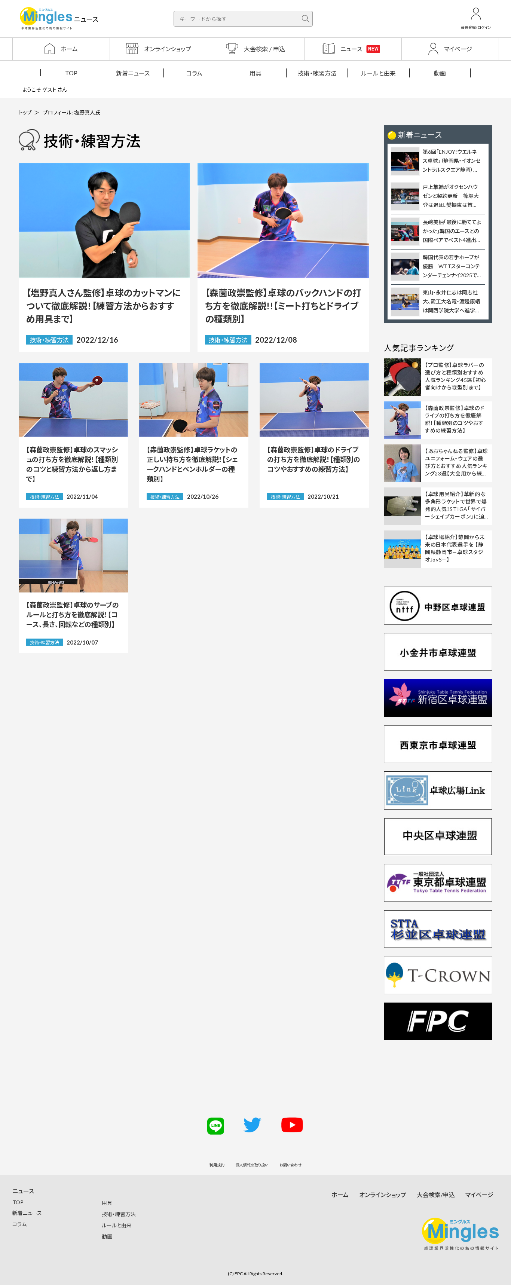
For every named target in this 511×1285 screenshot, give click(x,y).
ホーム (340, 1194)
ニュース (23, 1190)
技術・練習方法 (317, 73)
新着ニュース (133, 73)
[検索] (305, 18)
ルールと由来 (378, 73)
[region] (255, 72)
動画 (440, 73)
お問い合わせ (290, 1165)
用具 (255, 73)
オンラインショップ (382, 1194)
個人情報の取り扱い (252, 1165)
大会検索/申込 (436, 1194)
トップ (25, 112)
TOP (71, 72)
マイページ (479, 1194)
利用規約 (216, 1165)
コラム (194, 73)
